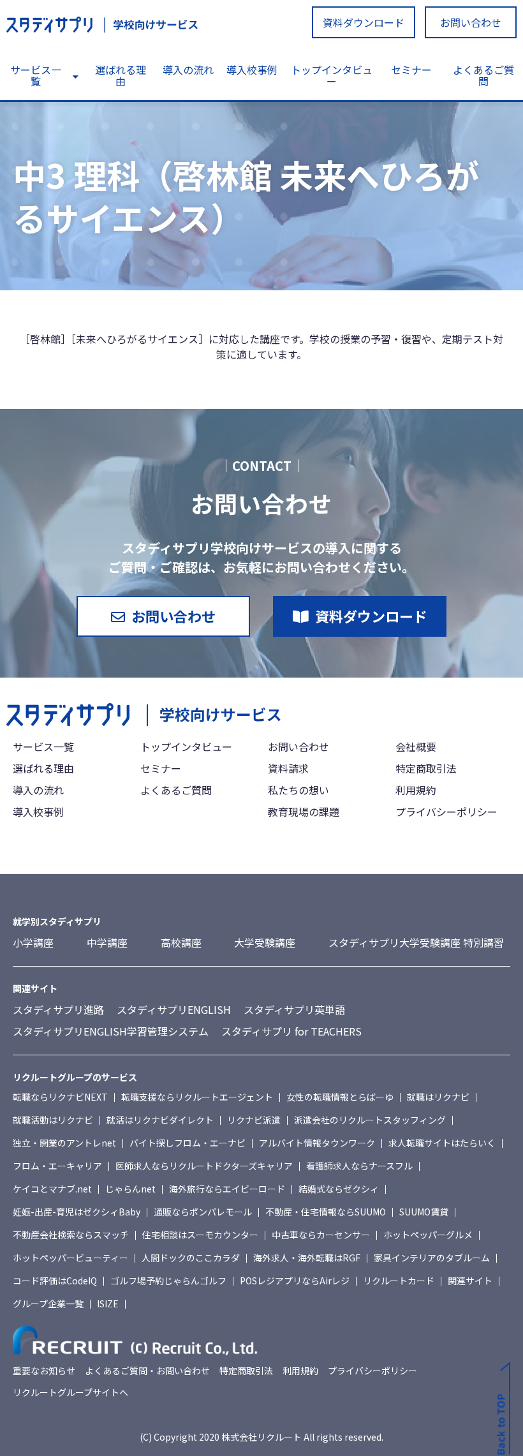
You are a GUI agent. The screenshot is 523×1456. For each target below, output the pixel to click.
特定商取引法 (426, 768)
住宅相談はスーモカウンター (200, 1234)
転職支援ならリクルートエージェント (197, 1096)
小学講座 (33, 942)
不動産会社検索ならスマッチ (71, 1234)
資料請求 (288, 768)
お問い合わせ (470, 22)
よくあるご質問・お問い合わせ (147, 1370)
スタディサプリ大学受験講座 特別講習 (416, 942)
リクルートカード (398, 1280)
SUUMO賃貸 (423, 1211)
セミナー (411, 69)
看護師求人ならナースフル (359, 1165)
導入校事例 (251, 69)
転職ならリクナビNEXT (60, 1096)
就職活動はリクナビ (53, 1119)
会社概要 (415, 746)
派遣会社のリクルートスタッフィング (370, 1119)
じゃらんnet (130, 1188)
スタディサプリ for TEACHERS (291, 1031)
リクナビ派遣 (254, 1119)
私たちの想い (298, 790)
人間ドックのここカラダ (191, 1257)
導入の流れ (188, 69)
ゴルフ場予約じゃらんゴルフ (168, 1280)
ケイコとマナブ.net (52, 1188)
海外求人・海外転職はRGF (306, 1257)
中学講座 (107, 942)
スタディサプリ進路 (58, 1009)
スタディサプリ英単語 (294, 1009)
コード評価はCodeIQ (55, 1280)
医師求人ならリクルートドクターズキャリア (204, 1165)
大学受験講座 (264, 942)
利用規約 (415, 790)
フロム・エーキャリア (57, 1165)
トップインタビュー (331, 75)
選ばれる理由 (120, 75)
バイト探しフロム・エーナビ (187, 1142)
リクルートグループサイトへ (70, 1392)
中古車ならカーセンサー (321, 1234)
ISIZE (108, 1303)
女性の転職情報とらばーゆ (340, 1096)
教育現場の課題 (303, 811)
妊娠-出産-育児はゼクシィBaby (76, 1211)
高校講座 (181, 942)
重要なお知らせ (44, 1370)
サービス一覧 (35, 75)
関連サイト (470, 1280)
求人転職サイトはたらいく (442, 1142)
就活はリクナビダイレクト (160, 1119)
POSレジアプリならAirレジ (295, 1280)
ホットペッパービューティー (70, 1257)
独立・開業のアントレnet (64, 1142)
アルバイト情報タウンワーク (317, 1142)
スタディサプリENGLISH (174, 1009)
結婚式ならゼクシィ (338, 1188)
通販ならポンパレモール (203, 1211)
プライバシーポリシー (446, 811)
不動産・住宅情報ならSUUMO (325, 1211)
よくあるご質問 (483, 75)
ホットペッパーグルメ (428, 1234)
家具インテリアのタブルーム (432, 1257)
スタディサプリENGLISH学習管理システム (111, 1031)
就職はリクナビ (438, 1096)
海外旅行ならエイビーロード (227, 1188)
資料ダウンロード (363, 22)
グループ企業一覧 (48, 1303)
